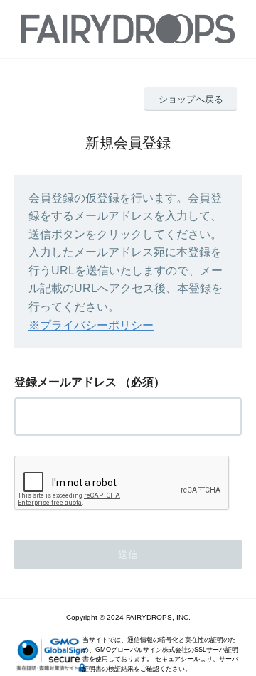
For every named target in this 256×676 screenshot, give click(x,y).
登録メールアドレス (65, 382)
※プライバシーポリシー (91, 325)
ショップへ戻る (191, 99)
